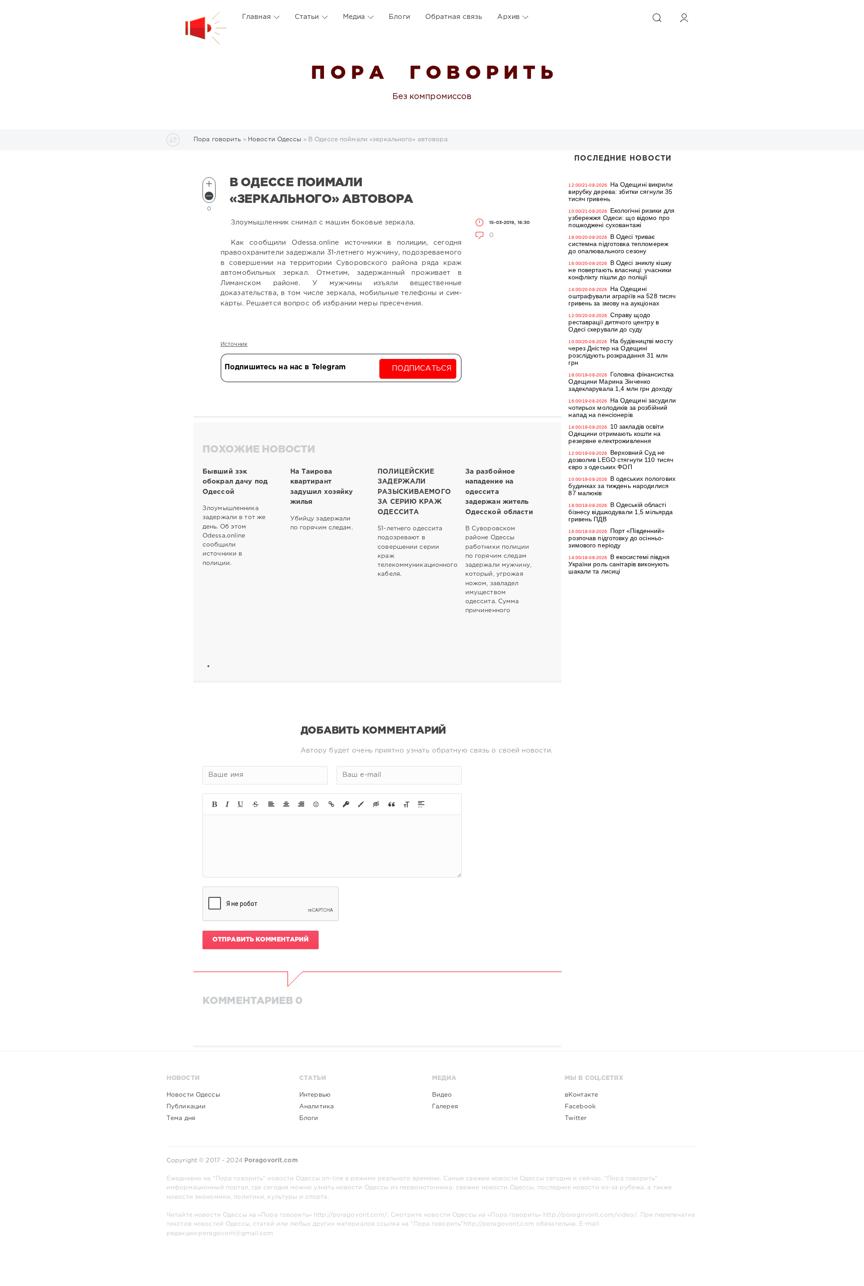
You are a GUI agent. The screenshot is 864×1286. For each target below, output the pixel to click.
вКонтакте (581, 1095)
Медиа (354, 17)
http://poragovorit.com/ (350, 1215)
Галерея (445, 1106)
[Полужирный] (214, 804)
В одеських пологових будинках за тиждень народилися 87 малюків (621, 486)
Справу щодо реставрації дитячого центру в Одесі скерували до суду (613, 322)
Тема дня (180, 1118)
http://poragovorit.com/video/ (590, 1215)
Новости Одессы (193, 1095)
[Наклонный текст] (227, 804)
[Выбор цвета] (361, 804)
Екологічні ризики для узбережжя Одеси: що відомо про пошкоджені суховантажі (621, 218)
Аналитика (316, 1106)
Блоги (399, 17)
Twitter (575, 1118)
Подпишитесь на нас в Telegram (285, 367)
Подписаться (422, 368)
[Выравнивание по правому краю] (301, 804)
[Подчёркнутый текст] (240, 804)
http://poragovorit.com (499, 1224)
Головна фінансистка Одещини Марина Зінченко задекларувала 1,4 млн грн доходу (620, 381)
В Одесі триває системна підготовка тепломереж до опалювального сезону (618, 244)
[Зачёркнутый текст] (255, 804)
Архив (508, 17)
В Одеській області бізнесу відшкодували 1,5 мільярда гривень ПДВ (620, 512)
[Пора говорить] (196, 17)
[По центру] (286, 804)
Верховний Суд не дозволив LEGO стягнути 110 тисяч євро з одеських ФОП (620, 459)
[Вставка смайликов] (316, 804)
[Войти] (684, 18)
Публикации (186, 1106)
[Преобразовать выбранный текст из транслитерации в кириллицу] (406, 804)
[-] (209, 196)
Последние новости (622, 158)
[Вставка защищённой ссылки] (346, 804)
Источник (234, 344)
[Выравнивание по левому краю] (271, 804)
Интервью (314, 1095)
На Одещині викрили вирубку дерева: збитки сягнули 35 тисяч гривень (620, 191)
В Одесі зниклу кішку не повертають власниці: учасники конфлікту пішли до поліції (619, 270)
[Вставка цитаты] (391, 804)
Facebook (580, 1106)
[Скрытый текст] (376, 804)
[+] (209, 184)
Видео (442, 1095)
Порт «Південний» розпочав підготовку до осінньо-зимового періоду (616, 538)
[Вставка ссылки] (331, 804)
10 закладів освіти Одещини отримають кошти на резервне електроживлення (615, 433)
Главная (256, 17)
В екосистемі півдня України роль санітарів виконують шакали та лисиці (618, 564)
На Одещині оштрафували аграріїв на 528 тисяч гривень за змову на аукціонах (621, 296)
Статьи (307, 17)
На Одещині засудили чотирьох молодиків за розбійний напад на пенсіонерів (621, 407)
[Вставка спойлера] (421, 804)
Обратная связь (453, 17)
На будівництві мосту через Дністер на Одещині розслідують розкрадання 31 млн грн (620, 351)
